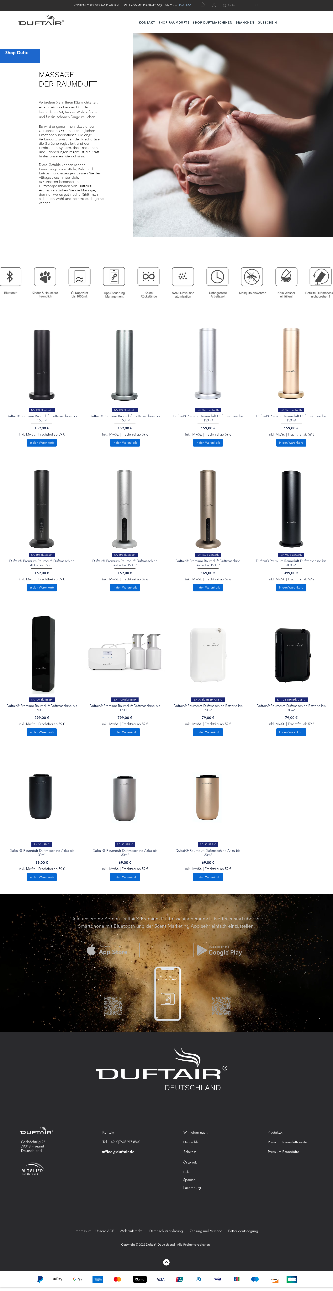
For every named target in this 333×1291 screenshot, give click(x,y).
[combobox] (243, 5)
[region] (26, 56)
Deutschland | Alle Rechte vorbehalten (183, 1244)
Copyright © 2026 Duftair (138, 1244)
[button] (245, 22)
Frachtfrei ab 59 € (51, 434)
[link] (202, 5)
